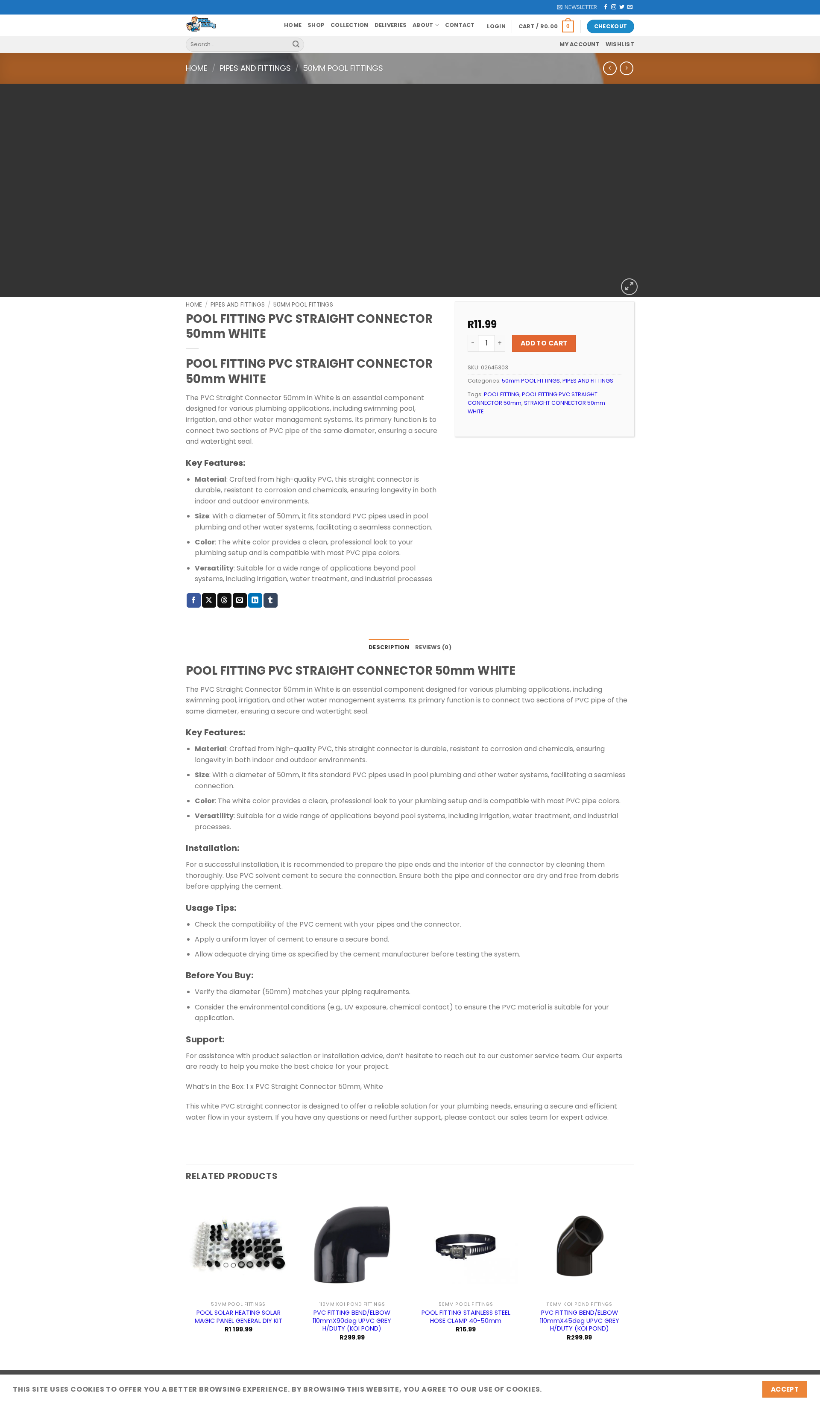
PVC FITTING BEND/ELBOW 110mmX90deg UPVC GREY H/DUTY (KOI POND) (352, 1321)
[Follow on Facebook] (605, 7)
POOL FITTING (501, 394)
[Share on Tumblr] (271, 600)
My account (579, 44)
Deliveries (391, 25)
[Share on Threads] (224, 600)
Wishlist (620, 44)
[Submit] (296, 44)
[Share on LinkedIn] (255, 600)
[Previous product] (626, 68)
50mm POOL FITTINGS (343, 68)
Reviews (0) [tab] (433, 647)
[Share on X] (209, 600)
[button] (577, 7)
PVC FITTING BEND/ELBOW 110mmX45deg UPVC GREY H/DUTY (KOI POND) (579, 1321)
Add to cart (544, 343)
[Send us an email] (630, 7)
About (423, 25)
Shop (316, 25)
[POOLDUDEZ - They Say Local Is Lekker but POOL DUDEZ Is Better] (228, 25)
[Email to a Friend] (240, 600)
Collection (350, 25)
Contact (460, 25)
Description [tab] (389, 647)
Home (293, 25)
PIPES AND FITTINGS (255, 68)
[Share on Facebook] (194, 600)
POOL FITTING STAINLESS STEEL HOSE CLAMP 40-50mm (466, 1317)
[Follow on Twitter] (621, 7)
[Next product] (609, 68)
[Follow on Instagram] (613, 7)
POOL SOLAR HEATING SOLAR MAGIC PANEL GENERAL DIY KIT (238, 1317)
